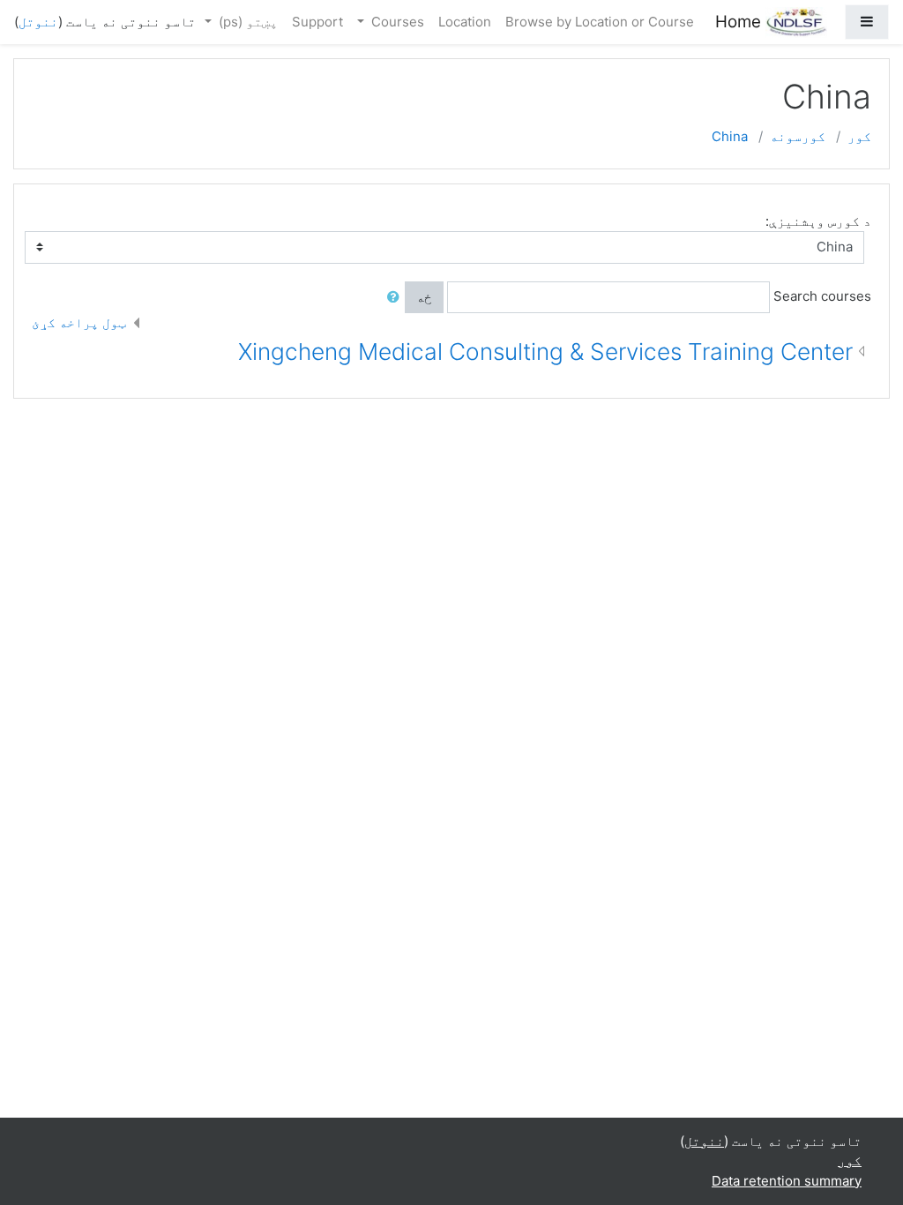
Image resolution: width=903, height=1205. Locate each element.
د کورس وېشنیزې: (818, 221)
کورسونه (797, 136)
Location (464, 21)
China (730, 136)
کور (859, 136)
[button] (389, 298)
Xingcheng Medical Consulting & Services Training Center (545, 351)
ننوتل (38, 21)
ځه (424, 296)
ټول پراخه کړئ (79, 322)
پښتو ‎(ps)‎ (246, 21)
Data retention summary (787, 1180)
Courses (396, 21)
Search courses (822, 296)
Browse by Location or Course (599, 21)
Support (317, 21)
